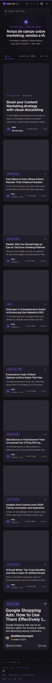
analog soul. (16, 667)
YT (15, 679)
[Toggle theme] (47, 4)
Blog (4, 675)
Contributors (14, 675)
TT (20, 679)
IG (4, 679)
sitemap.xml (15, 662)
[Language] (41, 3)
